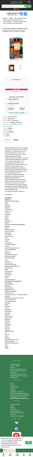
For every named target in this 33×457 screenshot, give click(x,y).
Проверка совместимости (17, 412)
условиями (4, 440)
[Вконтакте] (16, 422)
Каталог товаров (15, 365)
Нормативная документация (18, 374)
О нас (11, 383)
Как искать (13, 414)
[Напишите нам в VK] (25, 14)
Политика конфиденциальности (19, 393)
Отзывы (15, 140)
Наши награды (14, 386)
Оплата (12, 406)
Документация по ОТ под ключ (19, 375)
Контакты (13, 388)
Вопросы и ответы (15, 404)
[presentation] (20, 66)
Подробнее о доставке (22, 108)
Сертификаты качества (16, 391)
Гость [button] (17, 9)
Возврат (12, 407)
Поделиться (17, 91)
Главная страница (15, 364)
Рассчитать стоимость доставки (16, 112)
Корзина (12, 367)
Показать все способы (11, 108)
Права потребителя (15, 411)
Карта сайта (13, 372)
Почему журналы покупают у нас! (19, 398)
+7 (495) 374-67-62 (12, 13)
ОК (28, 442)
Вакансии (13, 390)
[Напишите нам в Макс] (21, 14)
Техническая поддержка (17, 416)
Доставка (13, 409)
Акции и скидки (16, 89)
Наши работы (14, 377)
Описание (7, 140)
